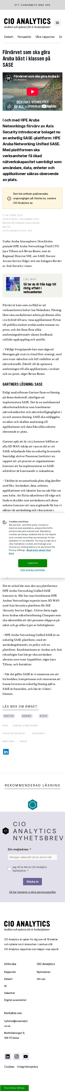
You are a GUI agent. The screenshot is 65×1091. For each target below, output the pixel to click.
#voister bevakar (14, 733)
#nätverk (8, 741)
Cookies (9, 1066)
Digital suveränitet (15, 999)
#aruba (26, 716)
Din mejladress (18, 849)
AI (5, 985)
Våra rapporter (45, 37)
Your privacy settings (14, 1088)
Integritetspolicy (27, 1066)
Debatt (8, 37)
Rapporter (10, 971)
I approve (32, 563)
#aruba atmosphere (25, 725)
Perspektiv (24, 37)
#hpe (5, 725)
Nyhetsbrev (44, 971)
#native (9, 716)
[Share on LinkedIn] (6, 752)
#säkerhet (39, 733)
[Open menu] (57, 22)
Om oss (41, 978)
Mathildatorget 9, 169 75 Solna (14, 1035)
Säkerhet (9, 992)
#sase (43, 716)
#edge (23, 741)
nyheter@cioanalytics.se (16, 1023)
